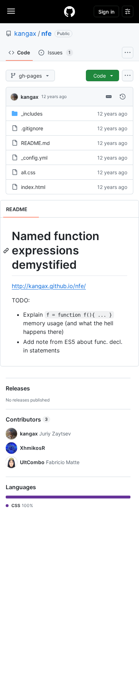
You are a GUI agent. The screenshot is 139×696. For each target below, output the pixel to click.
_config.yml (34, 158)
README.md (35, 143)
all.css (28, 172)
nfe (46, 33)
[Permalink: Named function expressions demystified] (7, 250)
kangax (25, 33)
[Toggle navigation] (11, 11)
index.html (33, 187)
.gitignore (32, 128)
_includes (31, 114)
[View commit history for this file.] (123, 97)
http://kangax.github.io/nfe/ (49, 285)
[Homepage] (69, 11)
